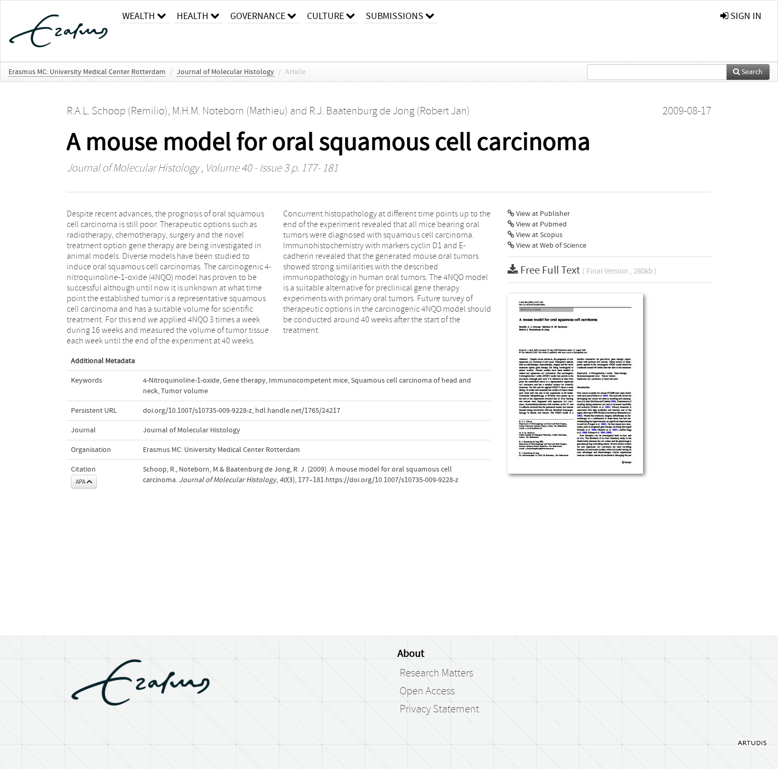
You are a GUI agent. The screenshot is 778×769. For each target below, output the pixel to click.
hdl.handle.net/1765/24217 (297, 410)
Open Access (427, 691)
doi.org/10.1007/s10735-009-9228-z (197, 410)
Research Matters (436, 673)
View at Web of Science (550, 245)
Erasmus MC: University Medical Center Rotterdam (87, 72)
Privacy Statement (439, 709)
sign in (745, 16)
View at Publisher (542, 214)
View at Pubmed (540, 224)
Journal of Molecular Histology (225, 72)
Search (751, 72)
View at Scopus (538, 235)
